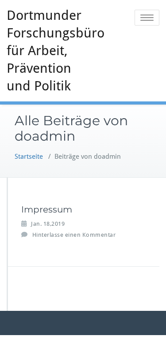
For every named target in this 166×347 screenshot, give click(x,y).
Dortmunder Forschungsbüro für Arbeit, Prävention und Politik (48, 50)
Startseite (29, 156)
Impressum (46, 209)
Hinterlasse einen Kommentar (74, 234)
